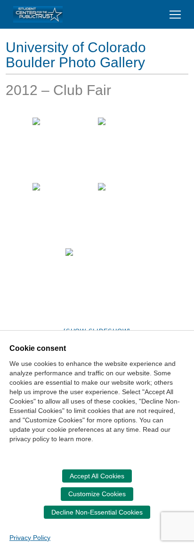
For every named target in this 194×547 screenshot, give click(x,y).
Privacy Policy (29, 537)
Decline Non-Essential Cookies (97, 512)
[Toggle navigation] (175, 14)
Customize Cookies (97, 494)
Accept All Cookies (97, 476)
